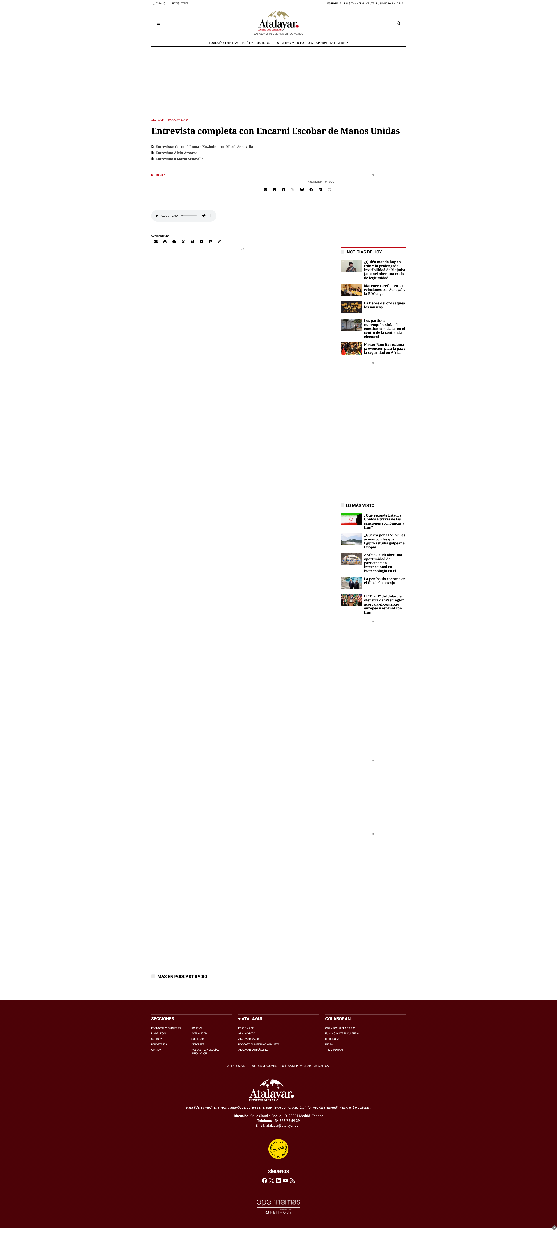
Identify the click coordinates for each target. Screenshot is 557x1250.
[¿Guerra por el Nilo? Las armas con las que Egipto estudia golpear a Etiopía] (351, 539)
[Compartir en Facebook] (283, 189)
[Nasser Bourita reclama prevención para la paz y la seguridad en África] (351, 348)
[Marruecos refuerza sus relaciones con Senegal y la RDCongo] (351, 289)
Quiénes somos (237, 1065)
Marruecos (159, 1033)
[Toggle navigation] (158, 23)
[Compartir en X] (292, 189)
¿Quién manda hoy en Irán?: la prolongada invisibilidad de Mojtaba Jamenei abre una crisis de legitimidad (384, 270)
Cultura (156, 1038)
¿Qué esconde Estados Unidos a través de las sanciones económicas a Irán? (384, 521)
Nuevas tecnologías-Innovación (205, 1051)
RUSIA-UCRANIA (385, 3)
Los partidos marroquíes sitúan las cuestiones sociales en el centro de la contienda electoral (384, 329)
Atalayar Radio (248, 1038)
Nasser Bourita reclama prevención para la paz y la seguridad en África (385, 348)
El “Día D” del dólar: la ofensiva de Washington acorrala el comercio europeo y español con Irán (384, 604)
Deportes (197, 1044)
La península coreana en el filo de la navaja (385, 581)
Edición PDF (246, 1028)
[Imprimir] (274, 189)
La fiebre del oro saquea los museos (384, 305)
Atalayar (157, 120)
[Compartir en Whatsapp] (329, 189)
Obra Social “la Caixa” (340, 1028)
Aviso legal (322, 1065)
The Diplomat (334, 1049)
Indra (329, 1044)
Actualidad (199, 1033)
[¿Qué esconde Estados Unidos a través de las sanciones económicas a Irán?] (351, 519)
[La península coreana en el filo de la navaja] (351, 583)
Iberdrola (332, 1038)
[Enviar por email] (265, 189)
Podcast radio (178, 120)
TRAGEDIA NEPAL (354, 3)
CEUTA (370, 3)
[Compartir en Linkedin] (320, 189)
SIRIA (400, 3)
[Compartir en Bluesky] (302, 189)
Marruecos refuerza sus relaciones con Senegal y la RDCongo (384, 290)
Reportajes (159, 1044)
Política (197, 1028)
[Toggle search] (399, 23)
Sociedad (197, 1038)
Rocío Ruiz (158, 175)
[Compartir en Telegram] (311, 189)
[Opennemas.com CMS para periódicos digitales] (278, 1207)
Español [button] (161, 3)
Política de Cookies (264, 1065)
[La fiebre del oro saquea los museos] (351, 307)
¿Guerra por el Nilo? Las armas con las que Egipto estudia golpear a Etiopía (384, 541)
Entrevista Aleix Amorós (176, 153)
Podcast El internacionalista (258, 1044)
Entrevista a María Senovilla (180, 159)
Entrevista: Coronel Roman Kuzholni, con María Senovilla (204, 147)
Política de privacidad (295, 1065)
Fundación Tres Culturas (342, 1033)
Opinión (156, 1049)
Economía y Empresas (166, 1028)
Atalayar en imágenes (253, 1049)
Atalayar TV (246, 1033)
